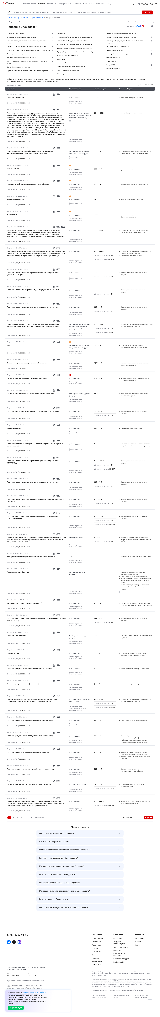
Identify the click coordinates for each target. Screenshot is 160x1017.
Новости (138, 945)
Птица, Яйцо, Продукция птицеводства (134, 576)
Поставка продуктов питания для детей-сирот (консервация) (30, 736)
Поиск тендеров (29, 4)
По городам (96, 951)
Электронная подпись (121, 947)
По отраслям (96, 942)
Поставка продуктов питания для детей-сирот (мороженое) (29, 668)
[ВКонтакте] (137, 26)
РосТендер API (118, 962)
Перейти (148, 818)
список (145, 997)
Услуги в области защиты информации (134, 184)
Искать (147, 12)
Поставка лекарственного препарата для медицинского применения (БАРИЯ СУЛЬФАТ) (36, 500)
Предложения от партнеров (119, 954)
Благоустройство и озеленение (131, 255)
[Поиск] (9, 12)
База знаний (88, 4)
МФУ (9, 345)
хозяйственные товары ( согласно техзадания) (24, 603)
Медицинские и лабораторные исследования (136, 557)
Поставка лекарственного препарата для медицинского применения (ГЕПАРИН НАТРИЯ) (33, 517)
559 (30, 817)
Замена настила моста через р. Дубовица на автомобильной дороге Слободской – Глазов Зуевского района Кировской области (32, 700)
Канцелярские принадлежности (132, 98)
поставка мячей (13, 653)
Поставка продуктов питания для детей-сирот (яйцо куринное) (30, 720)
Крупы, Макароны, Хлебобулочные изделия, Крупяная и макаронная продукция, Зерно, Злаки (136, 580)
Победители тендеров (121, 959)
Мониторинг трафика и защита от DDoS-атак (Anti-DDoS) (28, 184)
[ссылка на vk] (9, 942)
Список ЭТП (96, 965)
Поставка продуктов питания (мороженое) (23, 684)
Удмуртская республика (77, 708)
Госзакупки (96, 958)
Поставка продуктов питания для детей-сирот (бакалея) (28, 752)
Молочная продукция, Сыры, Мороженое (135, 585)
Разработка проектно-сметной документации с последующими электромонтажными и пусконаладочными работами (30, 152)
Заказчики (96, 955)
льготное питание (13, 215)
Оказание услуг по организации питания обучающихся (27, 363)
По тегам (95, 948)
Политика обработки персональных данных (99, 996)
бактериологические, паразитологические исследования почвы (31, 557)
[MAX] (140, 26)
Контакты (100, 4)
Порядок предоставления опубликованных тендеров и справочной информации (117, 990)
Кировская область (75, 103)
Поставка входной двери (16, 636)
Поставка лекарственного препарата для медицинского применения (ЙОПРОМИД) (33, 462)
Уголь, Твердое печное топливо (131, 113)
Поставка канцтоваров (15, 98)
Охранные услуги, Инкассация (131, 428)
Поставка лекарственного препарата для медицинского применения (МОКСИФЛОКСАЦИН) (33, 274)
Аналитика (51, 4)
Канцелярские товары (15, 199)
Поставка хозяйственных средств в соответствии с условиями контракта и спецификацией (35, 445)
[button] (133, 4)
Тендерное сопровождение (69, 4)
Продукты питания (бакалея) (18, 572)
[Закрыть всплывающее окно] (68, 992)
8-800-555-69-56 (17, 935)
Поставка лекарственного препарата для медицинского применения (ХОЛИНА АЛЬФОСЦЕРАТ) (36, 619)
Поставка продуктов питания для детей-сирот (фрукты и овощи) (31, 769)
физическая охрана (14, 428)
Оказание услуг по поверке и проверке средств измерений (29, 784)
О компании (139, 938)
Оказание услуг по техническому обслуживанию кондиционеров (31, 393)
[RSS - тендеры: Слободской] (143, 26)
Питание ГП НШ (13, 169)
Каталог (41, 4)
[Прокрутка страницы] (150, 1001)
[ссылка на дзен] (14, 942)
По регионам (96, 945)
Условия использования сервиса (121, 996)
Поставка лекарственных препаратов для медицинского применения (33, 290)
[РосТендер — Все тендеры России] (8, 4)
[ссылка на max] (19, 942)
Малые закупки (97, 961)
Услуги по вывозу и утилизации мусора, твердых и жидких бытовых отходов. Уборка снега (136, 540)
